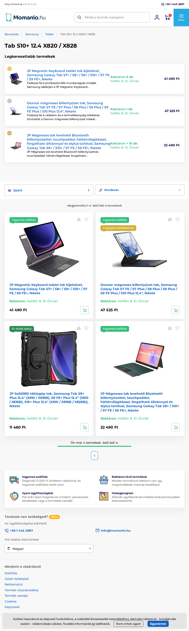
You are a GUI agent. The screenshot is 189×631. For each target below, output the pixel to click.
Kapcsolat (12, 607)
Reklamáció (14, 584)
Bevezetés (12, 34)
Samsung (31, 34)
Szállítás (11, 573)
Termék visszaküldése (21, 590)
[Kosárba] (84, 310)
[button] (181, 17)
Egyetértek (158, 623)
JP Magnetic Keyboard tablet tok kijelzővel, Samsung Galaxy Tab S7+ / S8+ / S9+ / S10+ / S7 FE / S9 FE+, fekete (68, 75)
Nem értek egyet (128, 623)
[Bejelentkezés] (157, 17)
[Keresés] (79, 17)
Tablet (49, 34)
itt (93, 623)
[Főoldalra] (25, 17)
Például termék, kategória (104, 17)
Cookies (11, 601)
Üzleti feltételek (17, 579)
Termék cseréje (16, 595)
